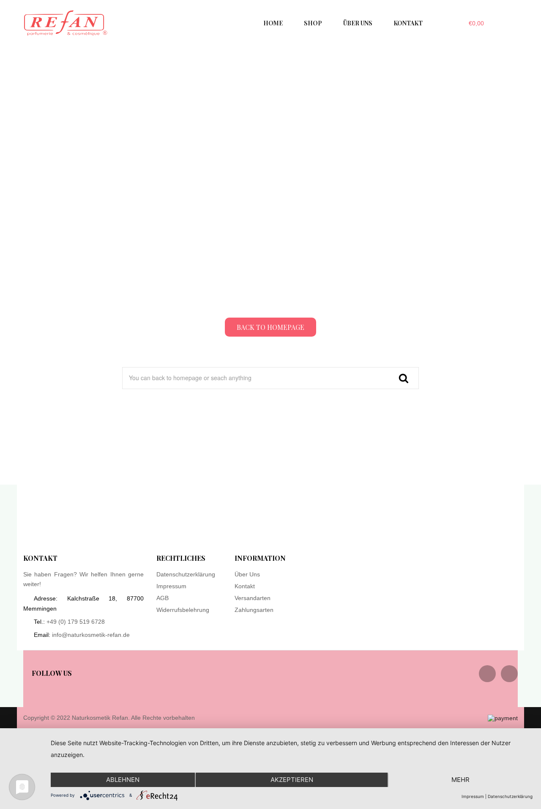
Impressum (171, 586)
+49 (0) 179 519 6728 (75, 621)
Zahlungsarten (254, 609)
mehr (460, 780)
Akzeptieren (291, 780)
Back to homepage (270, 327)
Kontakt (245, 586)
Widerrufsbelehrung (182, 609)
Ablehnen (122, 780)
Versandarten (252, 598)
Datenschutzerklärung (185, 574)
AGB (162, 598)
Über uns (247, 574)
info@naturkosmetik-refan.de (91, 634)
